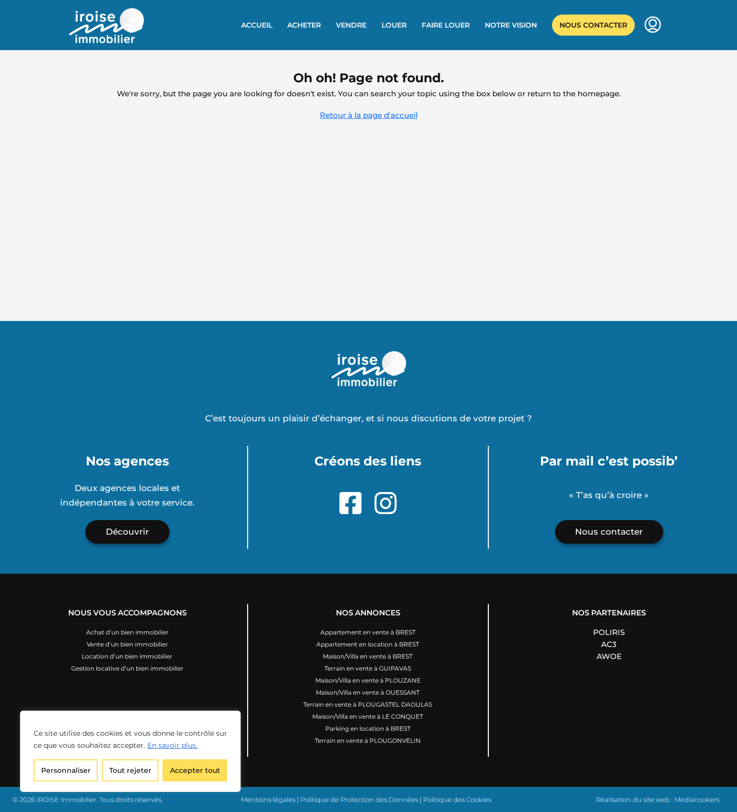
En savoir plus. (172, 745)
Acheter (304, 25)
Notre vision (511, 25)
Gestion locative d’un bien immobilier (127, 668)
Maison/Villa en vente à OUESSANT (368, 692)
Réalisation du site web (633, 799)
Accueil (256, 25)
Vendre (351, 25)
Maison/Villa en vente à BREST (368, 656)
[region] (130, 751)
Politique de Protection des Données (359, 799)
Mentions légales (268, 799)
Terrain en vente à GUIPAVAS (367, 668)
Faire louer (446, 25)
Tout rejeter (130, 770)
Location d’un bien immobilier (127, 656)
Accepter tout (195, 770)
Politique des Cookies (457, 799)
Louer (394, 25)
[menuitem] (652, 25)
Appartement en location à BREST (367, 644)
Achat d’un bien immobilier (127, 632)
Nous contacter (593, 25)
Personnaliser (66, 770)
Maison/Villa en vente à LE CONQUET (367, 716)
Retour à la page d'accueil (369, 115)
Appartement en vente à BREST (368, 632)
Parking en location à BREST (368, 728)
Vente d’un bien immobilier (127, 644)
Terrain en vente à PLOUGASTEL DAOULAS (367, 704)
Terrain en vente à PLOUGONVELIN (368, 740)
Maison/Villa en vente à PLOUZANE (368, 680)
